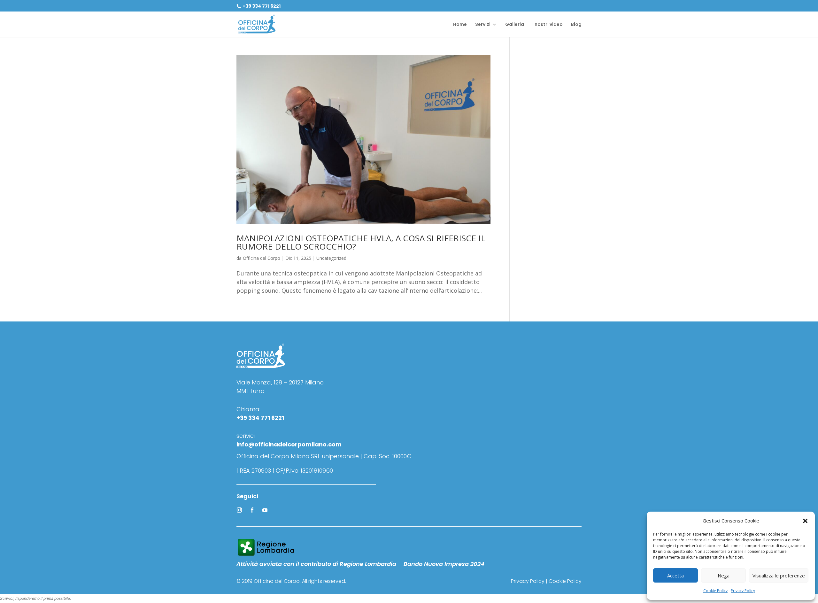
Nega (723, 575)
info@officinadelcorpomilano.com (289, 444)
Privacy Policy (743, 590)
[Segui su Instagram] (239, 510)
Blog (576, 24)
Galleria (514, 24)
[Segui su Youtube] (265, 510)
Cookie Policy (715, 590)
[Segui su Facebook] (252, 510)
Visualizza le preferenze (778, 575)
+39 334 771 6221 (261, 6)
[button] (805, 521)
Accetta (675, 575)
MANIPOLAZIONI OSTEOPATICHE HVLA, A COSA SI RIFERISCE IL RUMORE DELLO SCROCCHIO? (360, 242)
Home (460, 24)
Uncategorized (331, 258)
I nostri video (547, 24)
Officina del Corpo (261, 258)
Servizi (482, 24)
